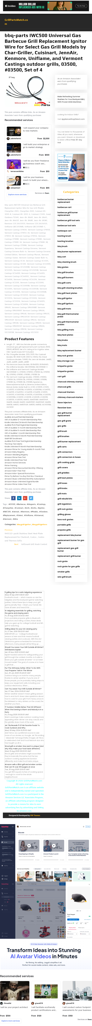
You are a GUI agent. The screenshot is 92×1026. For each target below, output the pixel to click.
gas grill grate (64, 421)
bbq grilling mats (66, 329)
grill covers (63, 467)
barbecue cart (65, 207)
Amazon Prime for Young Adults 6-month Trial (25, 449)
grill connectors (65, 452)
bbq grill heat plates (67, 293)
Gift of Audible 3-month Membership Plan (23, 427)
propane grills (64, 530)
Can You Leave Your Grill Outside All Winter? (23, 689)
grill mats (62, 493)
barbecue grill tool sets (69, 220)
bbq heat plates (65, 335)
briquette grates (66, 371)
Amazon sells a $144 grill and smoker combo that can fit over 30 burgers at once (23, 765)
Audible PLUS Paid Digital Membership (21, 425)
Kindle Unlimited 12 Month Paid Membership (23, 435)
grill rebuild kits (65, 498)
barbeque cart (65, 231)
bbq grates (63, 267)
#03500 (12, 504)
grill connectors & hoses (69, 457)
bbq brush (62, 246)
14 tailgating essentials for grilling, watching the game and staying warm (23, 611)
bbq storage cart (66, 361)
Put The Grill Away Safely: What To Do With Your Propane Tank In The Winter (22, 669)
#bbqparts (31, 504)
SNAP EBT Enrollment (13, 438)
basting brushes (65, 241)
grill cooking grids (66, 462)
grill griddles (63, 473)
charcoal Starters (66, 392)
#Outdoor (43, 512)
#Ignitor (41, 508)
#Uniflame (28, 515)
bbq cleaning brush (67, 262)
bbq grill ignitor (24, 524)
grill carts (62, 446)
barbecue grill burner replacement (68, 214)
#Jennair (15, 512)
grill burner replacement (69, 441)
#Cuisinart (18, 508)
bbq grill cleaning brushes (70, 288)
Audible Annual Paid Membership (19, 417)
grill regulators (65, 504)
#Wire (15, 519)
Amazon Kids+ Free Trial (15, 471)
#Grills (33, 508)
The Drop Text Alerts (13, 444)
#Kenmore (24, 512)
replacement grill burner (69, 556)
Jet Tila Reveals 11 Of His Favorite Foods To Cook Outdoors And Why (22, 726)
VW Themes (35, 815)
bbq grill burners (65, 277)
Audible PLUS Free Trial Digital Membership (23, 441)
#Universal (38, 515)
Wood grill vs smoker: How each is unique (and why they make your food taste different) (24, 747)
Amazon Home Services (15, 462)
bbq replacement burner (69, 350)
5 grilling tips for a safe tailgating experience (23, 592)
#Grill (27, 508)
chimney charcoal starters (70, 397)
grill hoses (62, 483)
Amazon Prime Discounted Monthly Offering (24, 468)
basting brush (64, 236)
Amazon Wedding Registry (16, 454)
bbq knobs (63, 340)
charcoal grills (64, 387)
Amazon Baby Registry (14, 452)
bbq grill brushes (66, 272)
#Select (19, 515)
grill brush (62, 431)
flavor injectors (65, 402)
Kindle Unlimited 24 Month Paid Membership (24, 422)
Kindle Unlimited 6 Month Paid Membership (23, 446)
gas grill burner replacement (65, 414)
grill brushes (63, 436)
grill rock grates (65, 509)
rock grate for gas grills (69, 566)
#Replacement (9, 515)
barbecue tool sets (67, 225)
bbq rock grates (65, 355)
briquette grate (65, 366)
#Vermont (7, 519)
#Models (34, 512)
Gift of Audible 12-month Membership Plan (23, 419)
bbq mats (62, 345)
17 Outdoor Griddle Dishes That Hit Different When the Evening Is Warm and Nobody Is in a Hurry (24, 709)
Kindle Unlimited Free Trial (16, 460)
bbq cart (62, 256)
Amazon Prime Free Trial (15, 457)
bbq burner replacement (69, 251)
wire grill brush (64, 577)
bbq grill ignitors (39, 524)
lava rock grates (65, 519)
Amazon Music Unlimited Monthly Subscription (25, 479)
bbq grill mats (64, 308)
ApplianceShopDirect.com (73, 119)
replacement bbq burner (69, 535)
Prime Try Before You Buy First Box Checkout (24, 476)
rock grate (63, 561)
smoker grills (64, 571)
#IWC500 (7, 512)
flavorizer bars (64, 407)
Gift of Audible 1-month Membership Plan (22, 433)
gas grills (62, 426)
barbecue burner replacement (66, 200)
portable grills (64, 525)
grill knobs (62, 488)
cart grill (62, 376)
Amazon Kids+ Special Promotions (20, 473)
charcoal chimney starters (70, 381)
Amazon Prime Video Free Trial (18, 484)
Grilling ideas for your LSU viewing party (21, 629)
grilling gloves (64, 514)
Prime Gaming (11, 465)
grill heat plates (65, 478)
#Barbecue (21, 504)
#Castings (41, 504)
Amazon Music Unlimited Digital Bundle (22, 481)
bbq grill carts (64, 283)
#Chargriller (8, 508)
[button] (46, 30)
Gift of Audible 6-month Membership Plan (23, 430)
